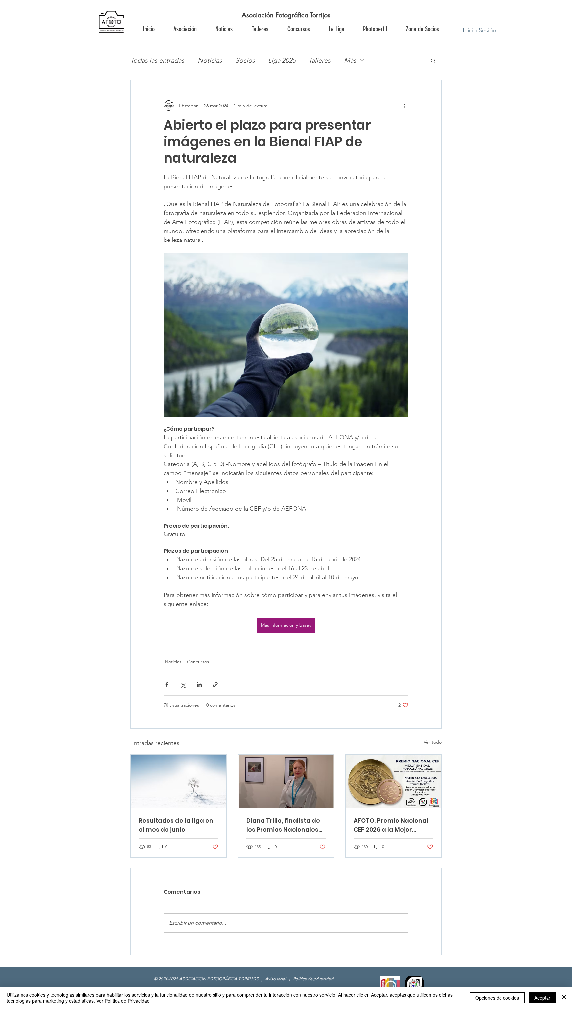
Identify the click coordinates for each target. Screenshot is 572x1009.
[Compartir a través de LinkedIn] (199, 684)
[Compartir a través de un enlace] (215, 684)
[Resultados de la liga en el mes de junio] (178, 781)
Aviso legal (276, 978)
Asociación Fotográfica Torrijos (286, 15)
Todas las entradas (157, 60)
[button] (422, 29)
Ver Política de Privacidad (123, 1000)
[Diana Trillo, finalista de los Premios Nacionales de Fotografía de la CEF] (286, 781)
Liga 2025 (281, 60)
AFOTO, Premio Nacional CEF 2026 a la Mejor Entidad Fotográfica (391, 825)
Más (350, 60)
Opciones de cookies (497, 997)
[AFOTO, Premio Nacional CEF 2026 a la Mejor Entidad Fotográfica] (393, 781)
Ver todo (433, 742)
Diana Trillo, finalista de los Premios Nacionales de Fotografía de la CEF (283, 825)
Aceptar (542, 997)
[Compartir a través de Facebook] (167, 684)
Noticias (210, 60)
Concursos (198, 662)
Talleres (320, 60)
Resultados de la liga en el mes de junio (176, 825)
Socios (245, 60)
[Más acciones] (404, 106)
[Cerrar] (564, 998)
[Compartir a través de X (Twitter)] (183, 684)
